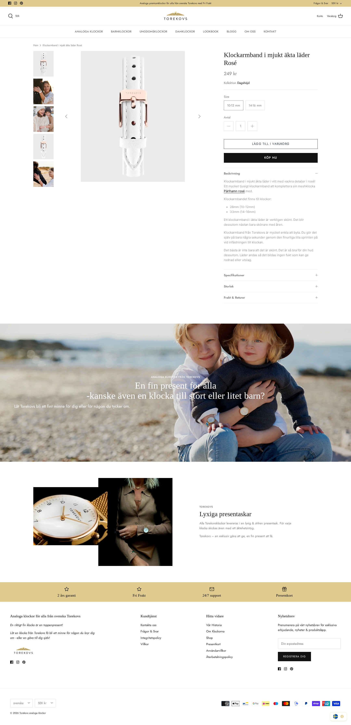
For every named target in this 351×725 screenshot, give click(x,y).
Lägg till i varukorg (270, 144)
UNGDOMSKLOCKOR (153, 31)
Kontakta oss (148, 625)
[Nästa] (199, 116)
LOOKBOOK (211, 31)
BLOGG (231, 31)
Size (226, 97)
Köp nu (270, 157)
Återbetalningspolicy (219, 657)
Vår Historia (214, 625)
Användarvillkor (216, 650)
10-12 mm (233, 105)
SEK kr (335, 3)
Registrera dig (294, 656)
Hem (35, 45)
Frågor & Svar (321, 3)
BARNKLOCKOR (121, 31)
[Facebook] (9, 3)
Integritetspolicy (151, 638)
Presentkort (213, 644)
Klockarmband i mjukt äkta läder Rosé (62, 45)
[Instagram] (15, 3)
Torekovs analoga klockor (33, 713)
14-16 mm (255, 105)
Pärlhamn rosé (234, 191)
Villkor (145, 644)
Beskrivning (232, 173)
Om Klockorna (215, 631)
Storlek (229, 286)
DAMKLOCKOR (185, 31)
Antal (227, 117)
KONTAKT (270, 31)
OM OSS (250, 31)
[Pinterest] (21, 3)
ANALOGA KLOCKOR (89, 31)
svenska (18, 703)
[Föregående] (66, 116)
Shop (209, 638)
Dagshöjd (243, 83)
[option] (133, 116)
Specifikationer (234, 275)
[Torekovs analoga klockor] (175, 16)
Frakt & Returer (234, 297)
